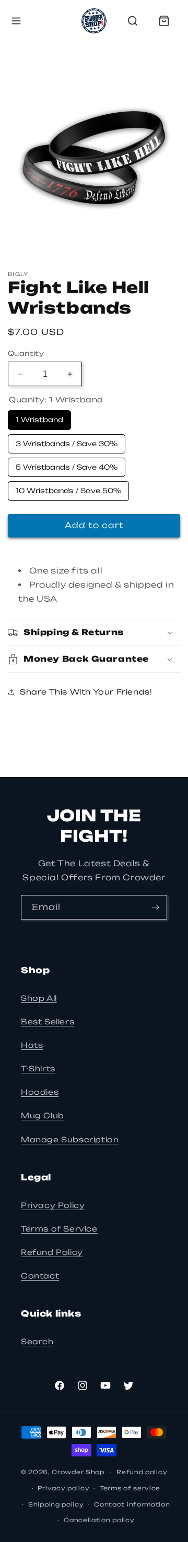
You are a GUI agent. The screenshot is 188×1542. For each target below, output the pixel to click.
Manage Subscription (70, 1139)
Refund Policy (52, 1252)
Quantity (26, 353)
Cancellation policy (99, 1520)
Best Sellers (47, 1021)
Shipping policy (56, 1504)
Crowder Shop (78, 1472)
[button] (94, 632)
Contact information (132, 1504)
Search (37, 1341)
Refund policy (141, 1472)
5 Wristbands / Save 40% (67, 464)
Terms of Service (59, 1228)
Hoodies (39, 1091)
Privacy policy (63, 1488)
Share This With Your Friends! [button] (86, 691)
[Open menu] (16, 21)
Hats (32, 1045)
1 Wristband (39, 417)
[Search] (132, 20)
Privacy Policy (53, 1205)
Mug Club (42, 1115)
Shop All (39, 998)
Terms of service (130, 1488)
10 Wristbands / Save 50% (68, 488)
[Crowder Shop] (94, 20)
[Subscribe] (155, 907)
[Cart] (163, 20)
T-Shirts (38, 1068)
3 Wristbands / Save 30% (67, 441)
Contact (40, 1275)
